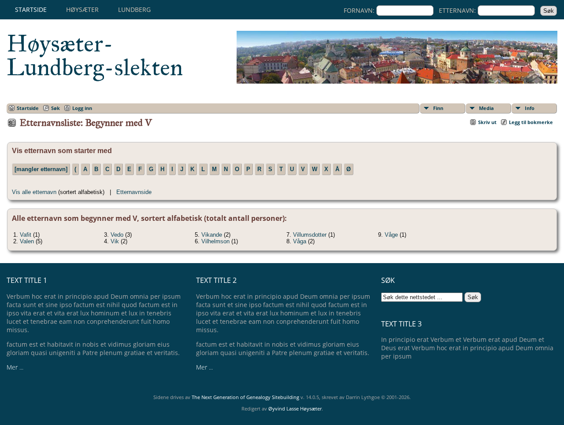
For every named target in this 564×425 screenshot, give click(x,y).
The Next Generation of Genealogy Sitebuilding (245, 397)
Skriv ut (487, 122)
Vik (115, 241)
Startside (31, 9)
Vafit (25, 234)
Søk (55, 108)
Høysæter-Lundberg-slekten (95, 55)
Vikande (211, 234)
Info (529, 108)
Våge (391, 234)
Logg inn (82, 108)
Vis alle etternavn (34, 192)
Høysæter (82, 9)
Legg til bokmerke (531, 122)
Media (486, 108)
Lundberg (134, 9)
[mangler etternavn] (41, 169)
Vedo (117, 234)
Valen (27, 241)
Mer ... (15, 367)
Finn (438, 108)
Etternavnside (134, 192)
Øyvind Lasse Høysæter (295, 408)
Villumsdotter (310, 234)
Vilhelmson (215, 241)
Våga (299, 241)
